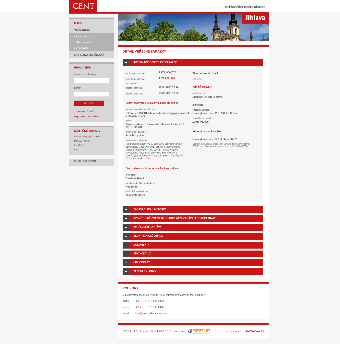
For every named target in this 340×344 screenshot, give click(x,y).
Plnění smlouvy (144, 271)
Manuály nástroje (82, 141)
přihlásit (88, 103)
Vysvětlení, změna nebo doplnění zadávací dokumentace (174, 218)
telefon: (127, 307)
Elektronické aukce (148, 235)
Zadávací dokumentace (150, 209)
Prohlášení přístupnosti (85, 161)
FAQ (76, 149)
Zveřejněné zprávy (147, 227)
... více (147, 158)
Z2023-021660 (167, 78)
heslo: (77, 87)
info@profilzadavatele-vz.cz (151, 313)
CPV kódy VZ (142, 253)
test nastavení (81, 48)
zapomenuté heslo (84, 111)
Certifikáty (79, 145)
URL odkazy (141, 262)
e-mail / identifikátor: (85, 74)
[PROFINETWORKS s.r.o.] (254, 331)
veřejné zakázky (82, 36)
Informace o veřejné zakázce (155, 62)
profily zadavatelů (83, 42)
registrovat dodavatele (86, 116)
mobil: (126, 300)
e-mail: (126, 313)
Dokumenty (141, 244)
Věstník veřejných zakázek (87, 136)
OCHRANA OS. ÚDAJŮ (89, 54)
